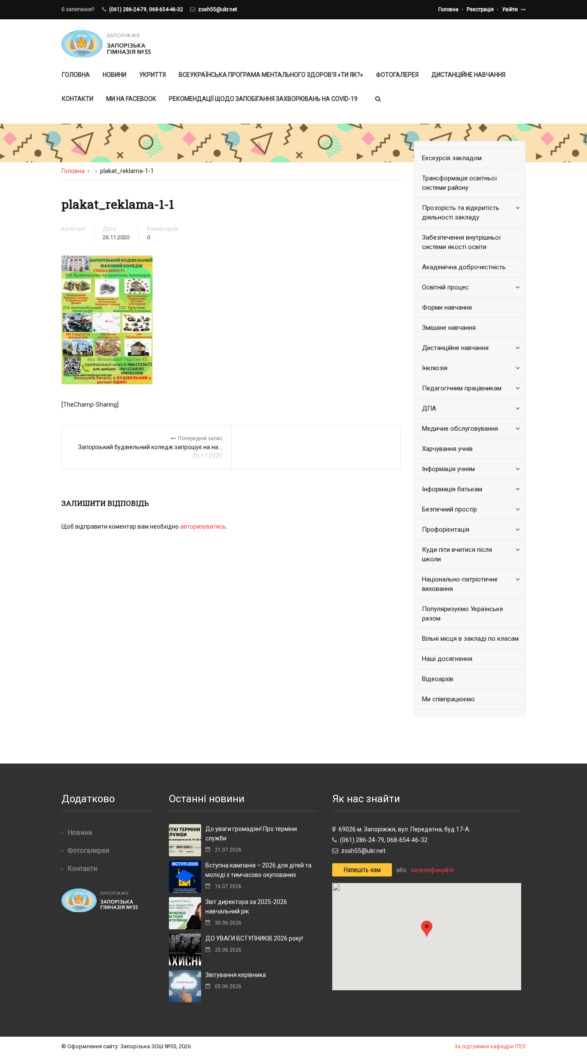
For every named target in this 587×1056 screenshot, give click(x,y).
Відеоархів (437, 679)
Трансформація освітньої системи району (459, 183)
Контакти (77, 98)
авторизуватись (203, 526)
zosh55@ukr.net (217, 9)
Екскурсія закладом (452, 158)
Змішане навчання (449, 328)
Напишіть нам (362, 870)
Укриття (152, 74)
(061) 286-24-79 (128, 9)
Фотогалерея (397, 74)
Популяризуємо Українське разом (462, 613)
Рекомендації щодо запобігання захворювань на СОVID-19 (263, 98)
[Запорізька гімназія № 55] (111, 44)
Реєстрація (480, 9)
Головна (448, 9)
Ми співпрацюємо (448, 699)
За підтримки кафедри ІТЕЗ (490, 1046)
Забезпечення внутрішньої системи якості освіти (461, 242)
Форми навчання (447, 307)
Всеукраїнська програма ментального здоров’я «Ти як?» (271, 74)
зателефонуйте (432, 870)
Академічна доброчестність (464, 267)
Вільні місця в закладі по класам (470, 638)
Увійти (510, 9)
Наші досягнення (447, 659)
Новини (114, 74)
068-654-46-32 (166, 9)
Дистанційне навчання (468, 74)
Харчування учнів (447, 449)
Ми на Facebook (131, 98)
